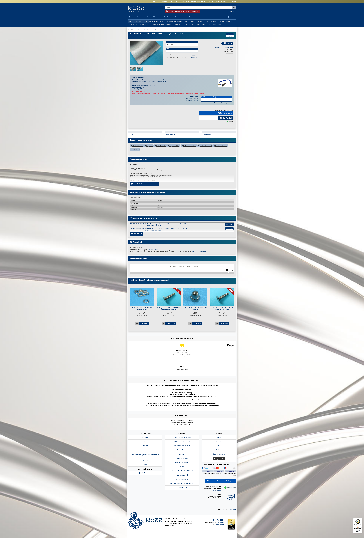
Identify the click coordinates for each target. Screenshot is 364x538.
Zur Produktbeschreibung (189, 146)
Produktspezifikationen (221, 146)
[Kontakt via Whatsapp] (230, 487)
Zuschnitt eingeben (226, 113)
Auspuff (131, 24)
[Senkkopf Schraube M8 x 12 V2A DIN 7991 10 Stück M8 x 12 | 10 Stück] (169, 297)
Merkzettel (165, 17)
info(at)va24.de (220, 524)
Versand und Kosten (145, 450)
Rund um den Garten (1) (182, 479)
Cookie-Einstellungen (145, 473)
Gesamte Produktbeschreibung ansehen (145, 184)
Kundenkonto (184, 17)
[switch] (358, 531)
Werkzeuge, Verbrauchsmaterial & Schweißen (147, 24)
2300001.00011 (140, 224)
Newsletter (145, 460)
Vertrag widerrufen (219, 459)
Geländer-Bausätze (216, 24)
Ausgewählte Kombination (173, 55)
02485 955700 (217, 490)
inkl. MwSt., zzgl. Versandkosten (223, 47)
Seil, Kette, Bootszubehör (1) (182, 462)
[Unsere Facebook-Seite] (214, 520)
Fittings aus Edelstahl (212, 21)
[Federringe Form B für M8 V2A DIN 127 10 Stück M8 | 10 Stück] (142, 297)
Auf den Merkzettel (161, 146)
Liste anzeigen (137, 234)
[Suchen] (234, 7)
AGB (145, 441)
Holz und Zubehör (189, 21)
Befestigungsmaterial (167, 24)
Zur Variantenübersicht (206, 146)
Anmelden (230, 11)
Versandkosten (232, 509)
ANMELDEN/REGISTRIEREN (199, 251)
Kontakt (219, 437)
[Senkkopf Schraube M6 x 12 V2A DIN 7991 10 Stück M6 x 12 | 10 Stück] (222, 297)
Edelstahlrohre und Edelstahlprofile (138, 21)
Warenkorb (232, 17)
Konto (219, 445)
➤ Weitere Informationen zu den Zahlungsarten (220, 481)
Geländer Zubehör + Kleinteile (157, 21)
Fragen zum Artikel (174, 146)
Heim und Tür (200, 21)
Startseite (132, 17)
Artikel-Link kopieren (137, 146)
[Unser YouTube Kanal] (221, 520)
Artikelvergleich (157, 17)
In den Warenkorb (226, 118)
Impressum (145, 437)
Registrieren (192, 17)
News (145, 464)
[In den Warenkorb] (137, 323)
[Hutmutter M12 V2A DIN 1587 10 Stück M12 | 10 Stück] (195, 297)
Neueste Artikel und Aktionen (144, 17)
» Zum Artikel (144, 324)
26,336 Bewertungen (182, 369)
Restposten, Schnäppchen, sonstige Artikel (199, 24)
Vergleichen (149, 146)
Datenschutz (145, 445)
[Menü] (361, 519)
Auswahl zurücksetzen (193, 56)
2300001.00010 (140, 228)
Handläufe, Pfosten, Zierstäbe (174, 21)
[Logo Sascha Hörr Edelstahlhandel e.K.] (145, 9)
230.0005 (132, 224)
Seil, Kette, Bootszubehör (226, 21)
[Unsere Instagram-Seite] (218, 520)
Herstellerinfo (136, 149)
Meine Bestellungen (174, 17)
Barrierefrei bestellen (219, 454)
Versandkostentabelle (155, 249)
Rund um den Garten (180, 24)
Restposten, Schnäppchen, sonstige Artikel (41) (182, 483)
